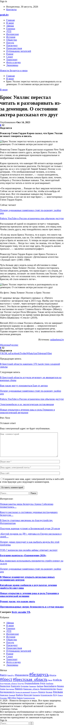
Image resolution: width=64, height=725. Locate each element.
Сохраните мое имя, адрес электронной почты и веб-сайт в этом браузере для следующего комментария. (32, 480)
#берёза (52, 675)
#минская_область (31, 689)
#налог (60, 689)
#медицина (10, 689)
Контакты (11, 9)
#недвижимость (7, 692)
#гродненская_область (8, 683)
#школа (20, 698)
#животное (5, 686)
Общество (11, 40)
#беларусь (39, 674)
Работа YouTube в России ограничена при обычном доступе (32, 218)
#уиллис (13, 345)
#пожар (49, 692)
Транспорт (11, 59)
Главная (10, 20)
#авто (3, 674)
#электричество (29, 698)
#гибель (57, 679)
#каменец (32, 686)
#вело (50, 680)
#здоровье (25, 686)
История (10, 37)
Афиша (10, 25)
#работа (19, 695)
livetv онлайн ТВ (21, 612)
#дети (42, 683)
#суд (55, 695)
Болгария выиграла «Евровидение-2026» (23, 555)
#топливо (3, 698)
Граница (10, 28)
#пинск (41, 692)
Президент (12, 45)
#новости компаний (22, 692)
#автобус (10, 675)
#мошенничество (48, 689)
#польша (58, 691)
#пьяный (12, 695)
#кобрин (40, 686)
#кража (60, 686)
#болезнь (4, 345)
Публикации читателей (18, 51)
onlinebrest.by (57, 339)
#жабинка (49, 683)
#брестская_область (30, 679)
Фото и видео (13, 62)
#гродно (21, 683)
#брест (6, 679)
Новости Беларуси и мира (13, 70)
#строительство (47, 695)
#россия (28, 695)
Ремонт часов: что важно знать (17, 601)
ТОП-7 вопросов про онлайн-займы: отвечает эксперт (28, 550)
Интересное (12, 34)
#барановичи (22, 675)
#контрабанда (50, 686)
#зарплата (15, 686)
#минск (19, 688)
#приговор (4, 695)
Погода (10, 42)
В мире (10, 23)
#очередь (34, 692)
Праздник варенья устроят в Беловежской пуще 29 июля (30, 528)
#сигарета (36, 695)
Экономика (12, 65)
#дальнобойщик (32, 683)
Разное (9, 54)
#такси (60, 695)
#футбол (12, 698)
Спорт (9, 56)
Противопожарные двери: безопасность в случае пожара (32, 606)
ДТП (8, 31)
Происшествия (14, 48)
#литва (2, 689)
